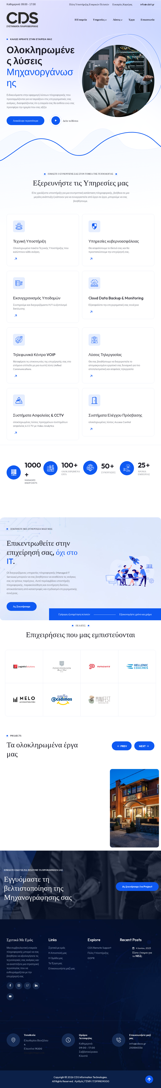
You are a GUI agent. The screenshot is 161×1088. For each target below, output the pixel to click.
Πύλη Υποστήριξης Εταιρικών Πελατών (89, 4)
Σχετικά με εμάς (56, 947)
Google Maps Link (34, 1052)
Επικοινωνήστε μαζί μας (61, 968)
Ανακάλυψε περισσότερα (25, 120)
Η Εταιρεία (81, 19)
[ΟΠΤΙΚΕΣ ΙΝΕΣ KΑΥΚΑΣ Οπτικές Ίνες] (27, 810)
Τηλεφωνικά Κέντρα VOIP (34, 354)
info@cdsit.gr (147, 4)
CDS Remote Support (99, 947)
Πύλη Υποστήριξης (98, 952)
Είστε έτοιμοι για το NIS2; (142, 954)
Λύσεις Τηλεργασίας (105, 354)
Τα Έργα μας (55, 963)
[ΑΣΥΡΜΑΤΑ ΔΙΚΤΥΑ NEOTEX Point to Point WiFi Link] (81, 810)
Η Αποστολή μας (57, 952)
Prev (123, 746)
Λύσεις (116, 19)
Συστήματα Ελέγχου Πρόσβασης (115, 415)
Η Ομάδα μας (55, 958)
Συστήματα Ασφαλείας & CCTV (38, 415)
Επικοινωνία (147, 19)
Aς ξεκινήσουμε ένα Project (137, 886)
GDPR (91, 958)
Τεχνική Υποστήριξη (29, 241)
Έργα (132, 19)
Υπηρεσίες (99, 19)
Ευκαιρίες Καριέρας (122, 4)
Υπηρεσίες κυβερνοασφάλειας (114, 241)
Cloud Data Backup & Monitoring (116, 298)
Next (142, 746)
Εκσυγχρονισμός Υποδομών (36, 298)
